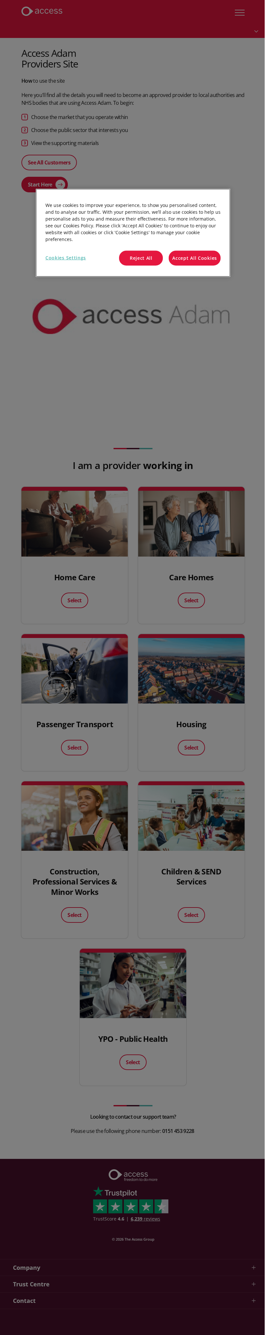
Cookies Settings (65, 258)
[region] (133, 233)
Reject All (141, 258)
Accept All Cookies (194, 258)
